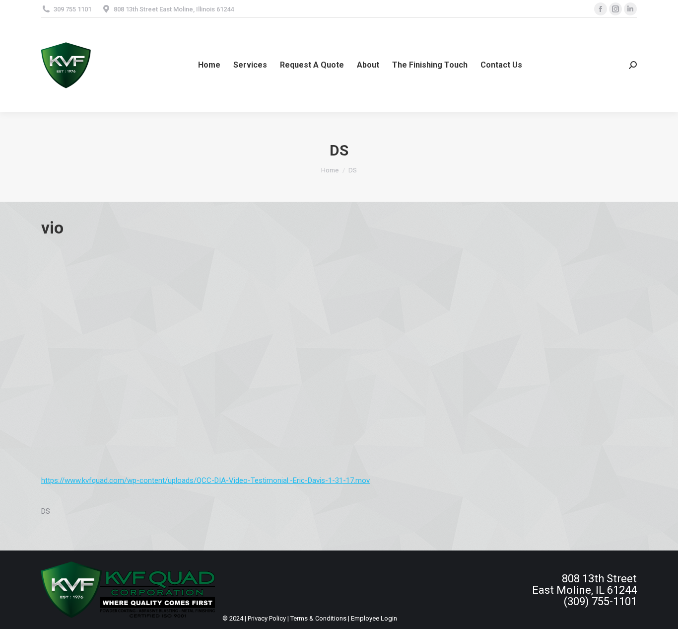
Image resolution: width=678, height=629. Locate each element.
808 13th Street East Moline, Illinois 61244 (174, 9)
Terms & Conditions (318, 618)
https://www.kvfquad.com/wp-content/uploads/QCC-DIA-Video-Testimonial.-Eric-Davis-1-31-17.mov (205, 480)
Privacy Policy (267, 618)
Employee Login (374, 618)
